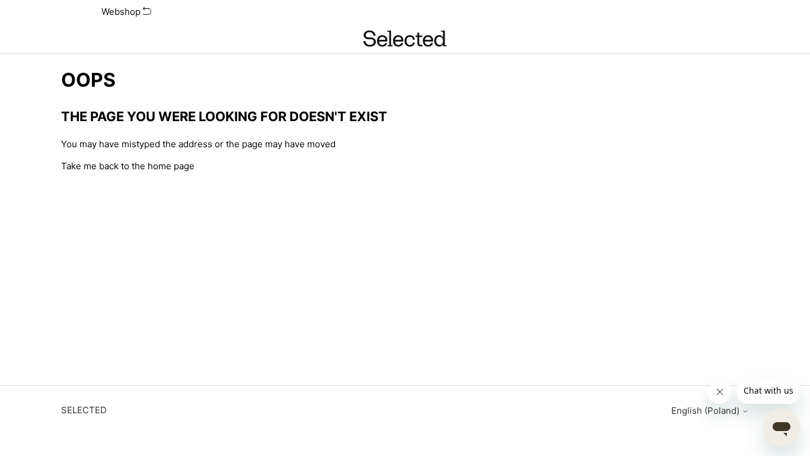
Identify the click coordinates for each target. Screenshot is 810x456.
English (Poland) (706, 411)
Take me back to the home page (127, 166)
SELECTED (84, 410)
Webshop (122, 11)
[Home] (405, 38)
